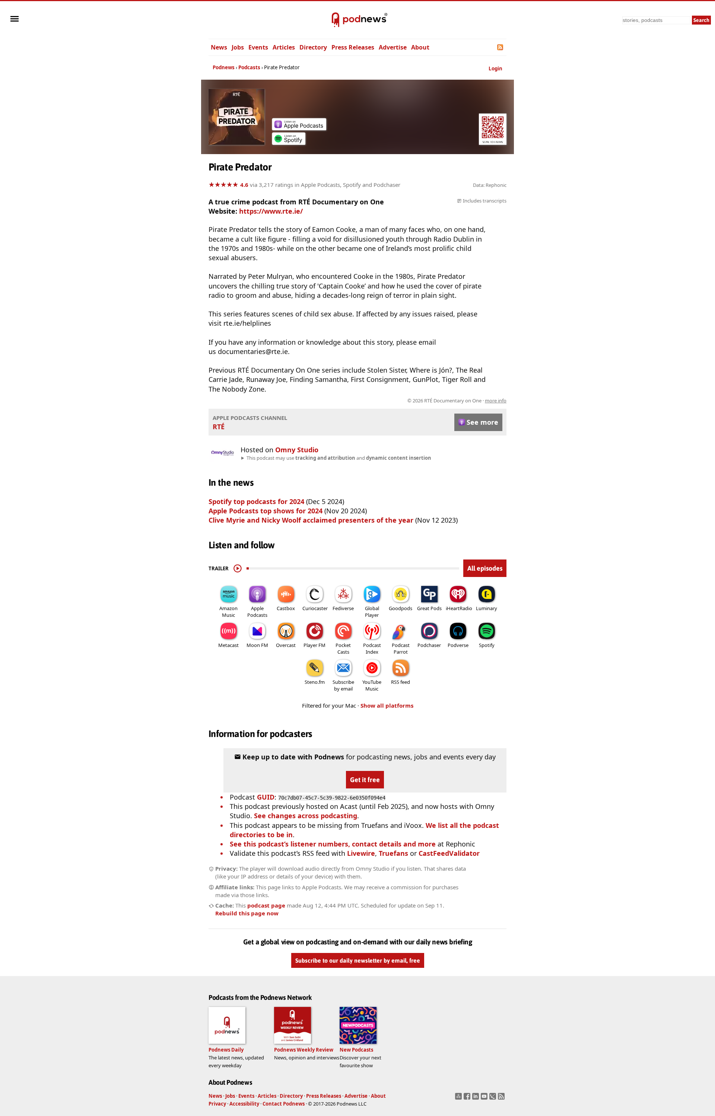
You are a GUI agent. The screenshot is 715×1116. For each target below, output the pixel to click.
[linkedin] (476, 1098)
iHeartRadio (459, 608)
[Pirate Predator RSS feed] (500, 47)
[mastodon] (459, 1098)
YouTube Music (371, 685)
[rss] (502, 1098)
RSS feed (400, 682)
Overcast (286, 645)
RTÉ (219, 426)
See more (482, 422)
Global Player (372, 611)
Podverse (458, 645)
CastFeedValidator (449, 853)
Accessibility (244, 1103)
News (219, 47)
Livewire (361, 853)
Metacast (228, 645)
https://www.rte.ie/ (271, 211)
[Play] (238, 568)
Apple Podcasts (257, 611)
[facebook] (468, 1098)
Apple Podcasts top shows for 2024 (265, 510)
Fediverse (343, 608)
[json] (493, 1098)
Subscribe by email (343, 685)
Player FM (314, 645)
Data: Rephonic (489, 185)
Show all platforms (386, 705)
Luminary (486, 608)
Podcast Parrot (401, 648)
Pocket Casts (343, 648)
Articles (284, 47)
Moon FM (257, 645)
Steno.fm (315, 682)
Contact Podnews (284, 1103)
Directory (313, 47)
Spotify (487, 645)
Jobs (238, 47)
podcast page (266, 905)
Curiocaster (315, 608)
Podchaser (429, 645)
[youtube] (485, 1098)
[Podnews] (335, 20)
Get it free (365, 780)
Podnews (224, 67)
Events (258, 47)
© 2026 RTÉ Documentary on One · (456, 400)
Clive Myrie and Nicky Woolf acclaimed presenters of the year (311, 520)
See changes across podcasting (305, 815)
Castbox (286, 608)
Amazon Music (228, 611)
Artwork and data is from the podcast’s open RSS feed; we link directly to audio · (388, 400)
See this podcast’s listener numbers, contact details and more (333, 843)
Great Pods (429, 608)
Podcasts (249, 67)
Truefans (393, 853)
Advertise (393, 47)
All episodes (484, 568)
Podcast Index (372, 648)
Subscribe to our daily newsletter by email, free (357, 960)
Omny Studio (296, 449)
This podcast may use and (339, 458)
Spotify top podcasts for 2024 (256, 501)
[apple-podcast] (299, 127)
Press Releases (352, 47)
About (420, 47)
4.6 (244, 184)
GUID (265, 797)
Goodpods (400, 608)
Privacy (217, 1103)
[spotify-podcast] (288, 142)
